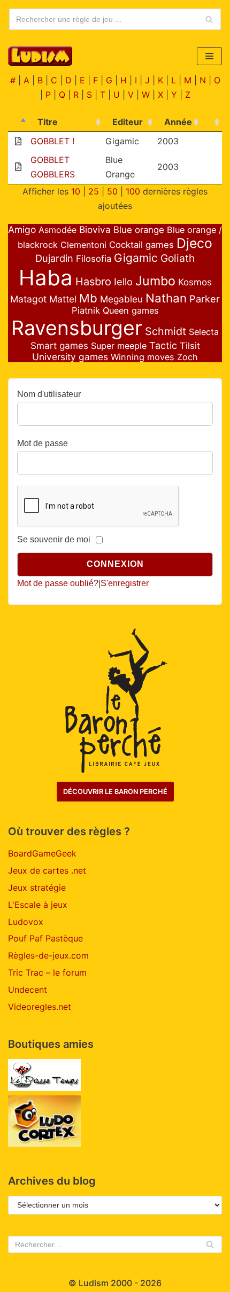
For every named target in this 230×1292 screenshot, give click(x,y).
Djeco (194, 243)
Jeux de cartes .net (47, 870)
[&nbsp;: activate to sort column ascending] (211, 122)
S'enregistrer (125, 583)
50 (112, 191)
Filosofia (93, 258)
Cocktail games (141, 244)
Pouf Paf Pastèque (45, 938)
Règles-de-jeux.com (48, 955)
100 (133, 191)
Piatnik (86, 310)
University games (70, 356)
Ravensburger (76, 328)
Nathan (166, 298)
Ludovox (25, 921)
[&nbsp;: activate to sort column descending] (18, 122)
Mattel (62, 299)
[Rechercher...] (115, 19)
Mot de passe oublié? (57, 583)
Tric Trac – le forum (47, 972)
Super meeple (119, 345)
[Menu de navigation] (209, 56)
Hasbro (93, 281)
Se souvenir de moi (53, 539)
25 (93, 191)
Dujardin (54, 258)
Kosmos (195, 282)
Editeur (127, 121)
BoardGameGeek (42, 853)
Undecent (27, 989)
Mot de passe (42, 443)
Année (178, 121)
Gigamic (136, 257)
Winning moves (142, 357)
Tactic (163, 345)
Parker (204, 299)
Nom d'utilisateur (49, 394)
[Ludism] (40, 56)
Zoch (187, 357)
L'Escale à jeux (37, 904)
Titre (47, 121)
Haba (46, 277)
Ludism (94, 1283)
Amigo (22, 229)
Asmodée (57, 229)
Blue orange (138, 229)
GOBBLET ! (52, 141)
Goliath (177, 258)
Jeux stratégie (37, 887)
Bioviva (95, 229)
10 (75, 191)
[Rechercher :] (115, 1244)
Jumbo (155, 281)
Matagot (28, 299)
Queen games (131, 310)
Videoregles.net (39, 1006)
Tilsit (190, 345)
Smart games (59, 345)
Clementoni (83, 244)
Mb (88, 298)
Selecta (204, 331)
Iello (123, 281)
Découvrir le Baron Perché (115, 792)
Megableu (121, 299)
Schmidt (165, 331)
